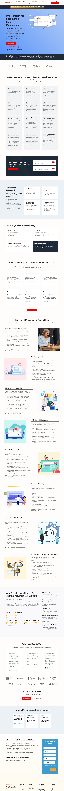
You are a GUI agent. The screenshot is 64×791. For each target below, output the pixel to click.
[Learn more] (18, 721)
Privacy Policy (50, 765)
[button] (58, 1)
